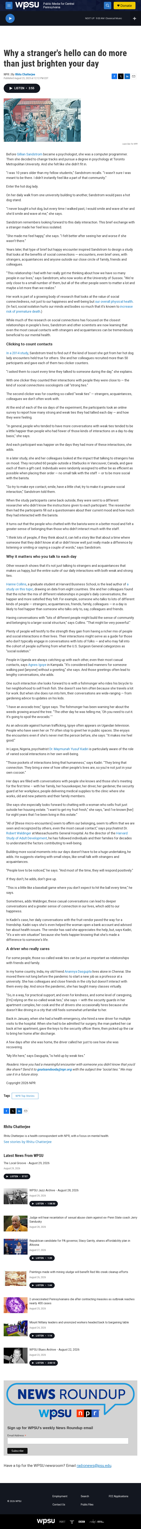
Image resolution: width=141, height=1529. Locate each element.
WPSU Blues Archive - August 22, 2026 (54, 1349)
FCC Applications (118, 1496)
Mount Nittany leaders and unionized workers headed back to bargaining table (79, 1322)
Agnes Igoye (37, 665)
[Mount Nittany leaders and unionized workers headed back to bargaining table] (16, 1328)
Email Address (16, 1435)
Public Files (87, 1504)
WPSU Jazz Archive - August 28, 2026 (54, 1190)
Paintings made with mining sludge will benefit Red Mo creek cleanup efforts (78, 1272)
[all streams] (135, 18)
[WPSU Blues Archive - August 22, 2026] (16, 1355)
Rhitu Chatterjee (25, 74)
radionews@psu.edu (94, 1465)
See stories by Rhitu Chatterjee (28, 1141)
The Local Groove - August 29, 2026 (27, 1163)
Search (85, 1496)
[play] (10, 18)
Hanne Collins (16, 584)
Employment (60, 1496)
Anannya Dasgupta (78, 971)
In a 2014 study (17, 353)
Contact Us (59, 1504)
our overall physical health (114, 301)
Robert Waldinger (18, 833)
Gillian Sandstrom (29, 154)
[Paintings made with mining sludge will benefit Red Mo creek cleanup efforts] (16, 1278)
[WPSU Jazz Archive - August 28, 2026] (16, 1196)
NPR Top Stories (25, 1095)
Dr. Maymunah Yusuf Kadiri (68, 749)
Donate (126, 6)
